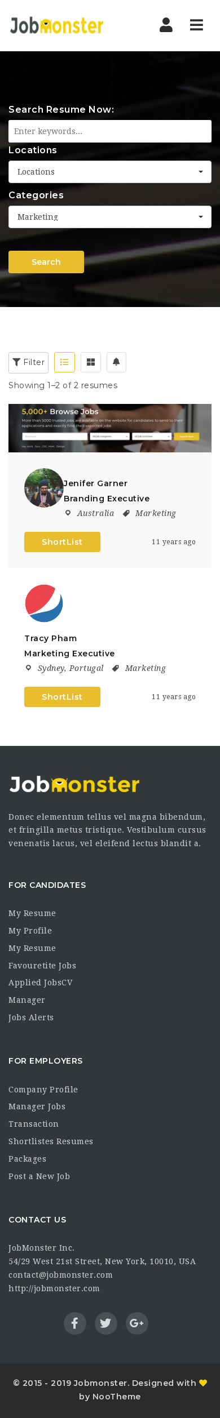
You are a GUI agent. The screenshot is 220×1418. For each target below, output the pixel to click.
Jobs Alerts (31, 1017)
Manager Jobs (36, 1106)
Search (46, 262)
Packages (27, 1158)
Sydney (51, 668)
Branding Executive (106, 499)
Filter (33, 362)
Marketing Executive (69, 653)
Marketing (156, 513)
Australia (96, 513)
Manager (27, 999)
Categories (36, 195)
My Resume (32, 913)
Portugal (86, 668)
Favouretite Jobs (42, 965)
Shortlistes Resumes (51, 1141)
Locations (33, 150)
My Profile (30, 930)
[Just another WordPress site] (56, 25)
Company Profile (43, 1089)
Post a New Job (39, 1176)
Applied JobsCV (40, 982)
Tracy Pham (50, 638)
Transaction (33, 1123)
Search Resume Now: (61, 109)
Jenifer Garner (95, 483)
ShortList (62, 542)
